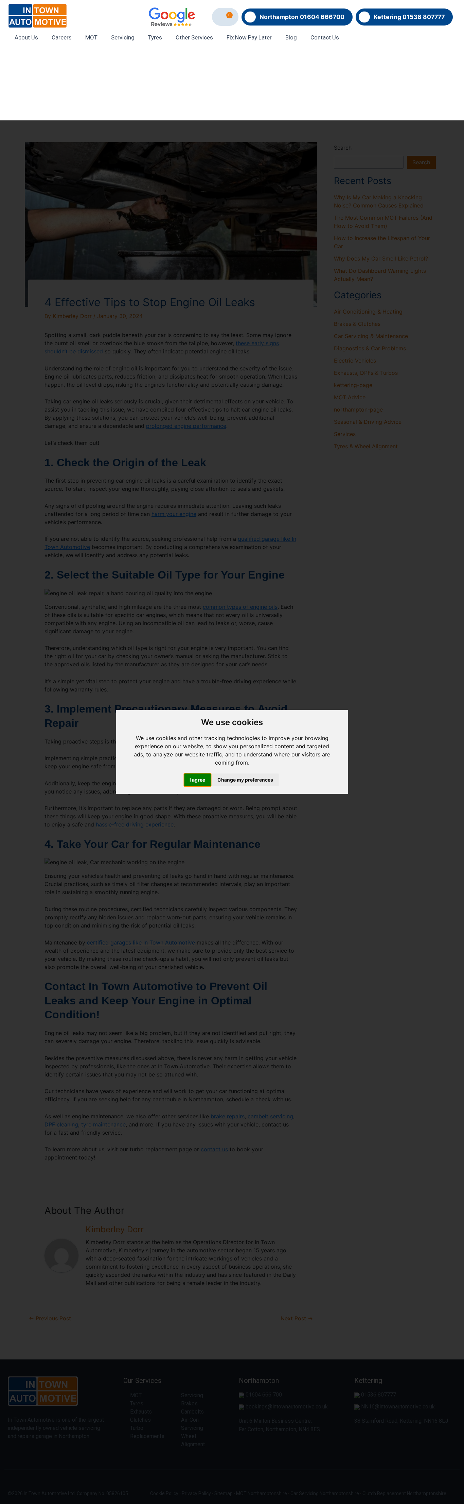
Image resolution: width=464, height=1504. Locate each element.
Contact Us (324, 37)
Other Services (194, 37)
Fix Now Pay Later (249, 37)
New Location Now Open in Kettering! (232, 85)
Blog (291, 37)
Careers (62, 37)
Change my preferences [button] (245, 780)
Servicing (123, 37)
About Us (26, 37)
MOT (91, 37)
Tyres (155, 37)
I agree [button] (197, 780)
